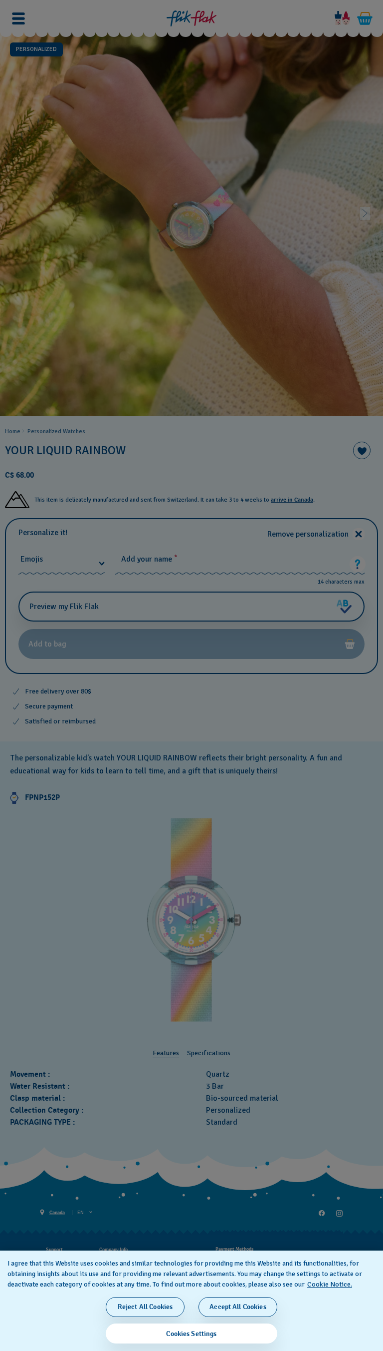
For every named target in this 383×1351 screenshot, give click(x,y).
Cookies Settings (191, 1334)
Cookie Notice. (329, 1284)
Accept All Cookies (237, 1307)
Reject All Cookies (145, 1307)
